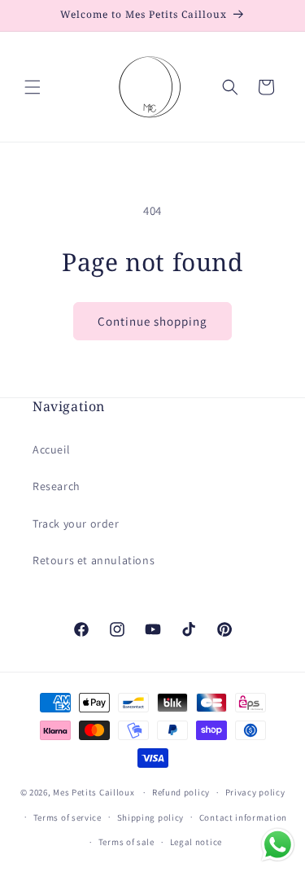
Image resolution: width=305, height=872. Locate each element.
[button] (32, 87)
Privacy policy (255, 792)
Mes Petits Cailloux (93, 792)
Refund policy (181, 792)
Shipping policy (151, 817)
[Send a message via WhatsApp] (278, 845)
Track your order (76, 523)
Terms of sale (126, 842)
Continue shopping (152, 321)
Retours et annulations (94, 560)
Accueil (51, 449)
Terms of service (67, 817)
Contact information (243, 817)
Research (57, 486)
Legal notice (196, 842)
